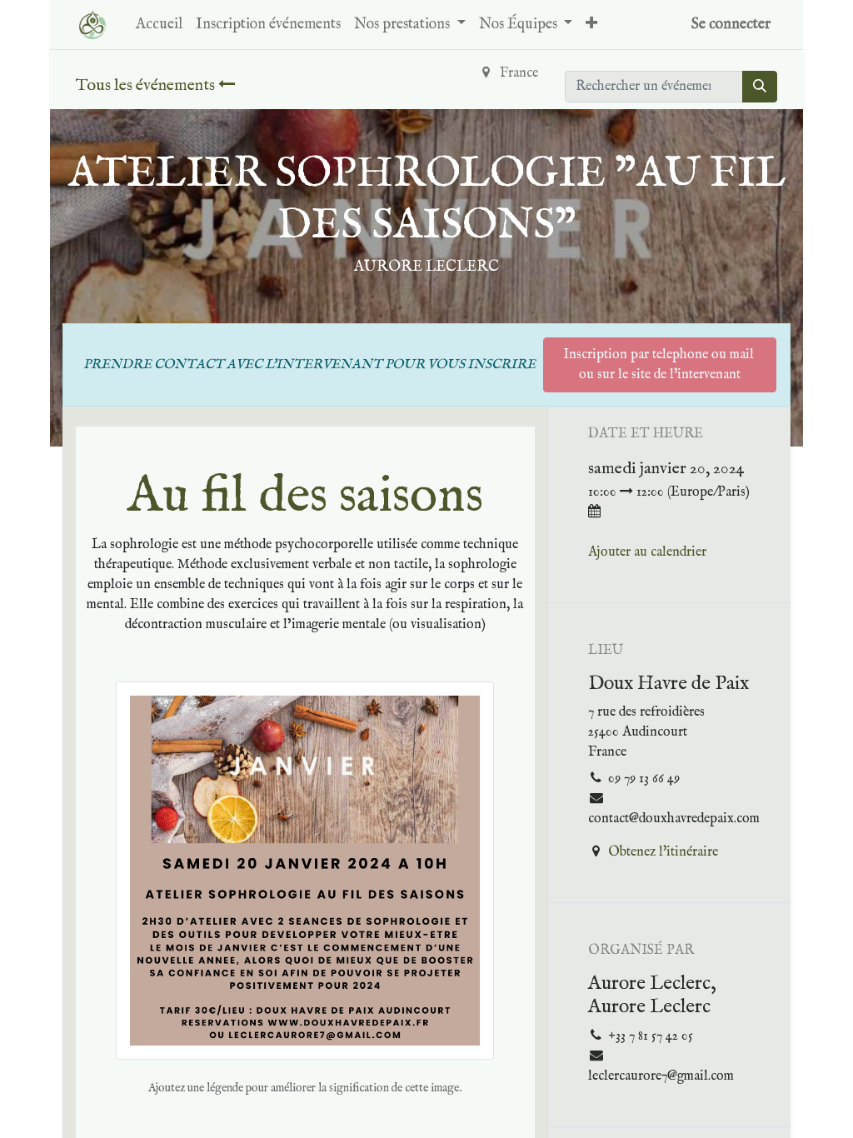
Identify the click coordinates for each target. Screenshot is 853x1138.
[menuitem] (159, 24)
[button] (591, 24)
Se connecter (731, 24)
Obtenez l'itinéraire (663, 852)
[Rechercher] (759, 86)
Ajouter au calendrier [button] (647, 552)
